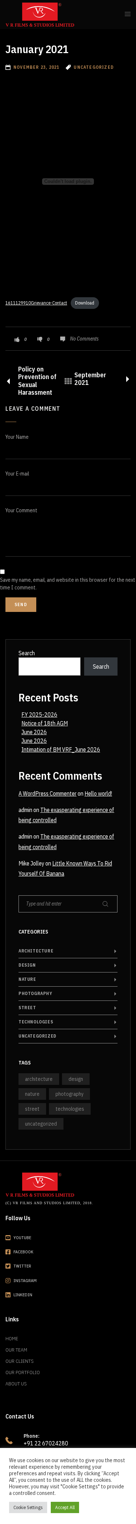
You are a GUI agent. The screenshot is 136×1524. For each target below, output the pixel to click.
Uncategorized (37, 1036)
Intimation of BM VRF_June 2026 (60, 749)
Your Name (17, 437)
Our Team (16, 1349)
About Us (16, 1383)
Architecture (35, 951)
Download (84, 303)
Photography (35, 993)
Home (11, 1338)
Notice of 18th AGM (44, 723)
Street (27, 1007)
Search (26, 653)
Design (27, 965)
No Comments (84, 338)
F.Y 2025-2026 (39, 714)
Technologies (35, 1021)
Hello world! (98, 793)
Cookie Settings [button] (28, 1507)
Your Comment (21, 510)
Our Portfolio (22, 1372)
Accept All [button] (65, 1507)
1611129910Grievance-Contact (36, 303)
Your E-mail (17, 473)
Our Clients (19, 1361)
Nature (27, 979)
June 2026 (34, 732)
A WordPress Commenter (47, 793)
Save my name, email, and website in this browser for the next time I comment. (67, 584)
